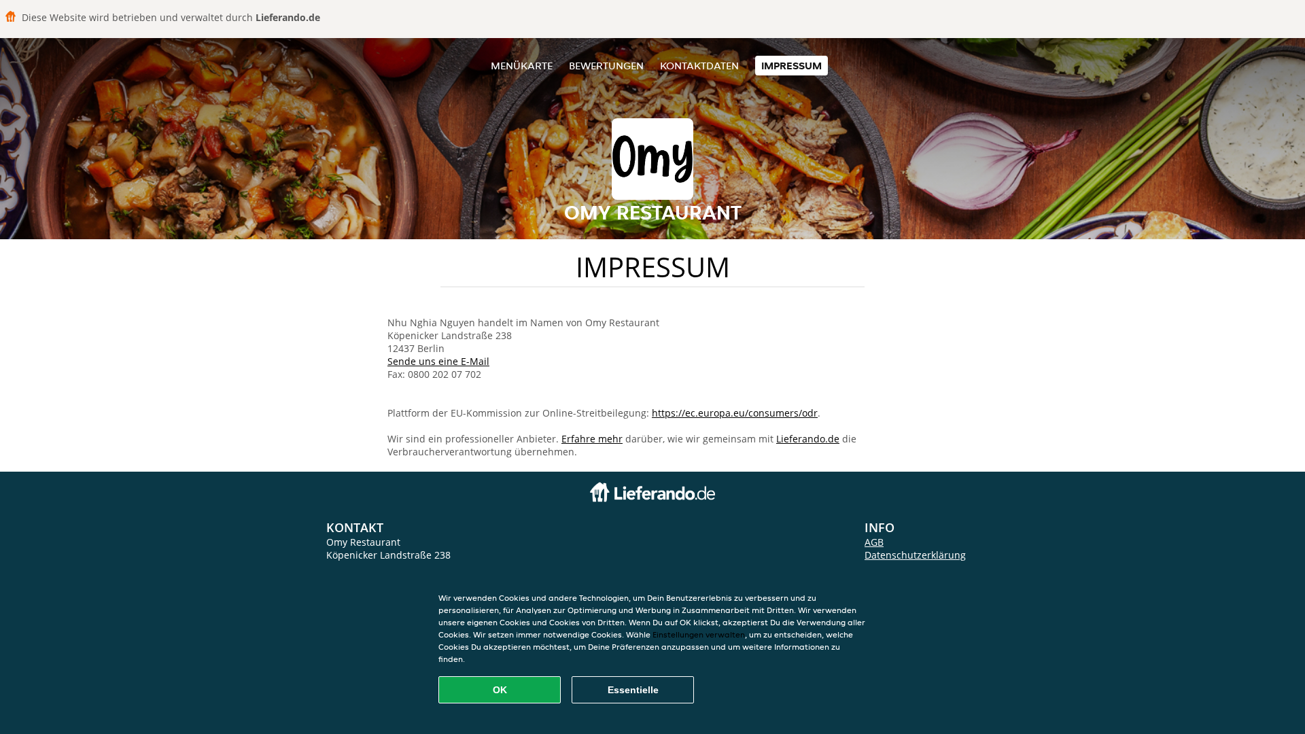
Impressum (791, 65)
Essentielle (633, 689)
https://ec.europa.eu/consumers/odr (735, 412)
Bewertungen (606, 65)
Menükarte (522, 65)
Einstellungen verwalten (698, 634)
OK (500, 689)
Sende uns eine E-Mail (438, 361)
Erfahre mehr (592, 438)
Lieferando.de (807, 438)
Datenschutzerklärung (915, 554)
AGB (874, 542)
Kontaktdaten (699, 65)
